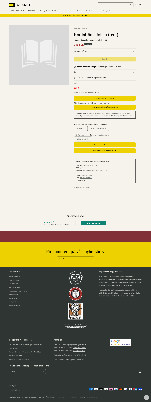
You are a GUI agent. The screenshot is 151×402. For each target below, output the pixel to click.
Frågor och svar (13, 284)
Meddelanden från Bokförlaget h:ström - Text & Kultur (25, 352)
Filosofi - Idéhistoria (86, 177)
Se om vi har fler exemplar (105, 98)
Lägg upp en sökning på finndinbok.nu (105, 107)
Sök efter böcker (14, 280)
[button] (21, 11)
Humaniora (81, 128)
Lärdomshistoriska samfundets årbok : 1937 (95, 170)
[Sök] (131, 5)
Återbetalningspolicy (51, 397)
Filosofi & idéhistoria (98, 128)
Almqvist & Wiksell (86, 175)
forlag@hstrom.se (79, 351)
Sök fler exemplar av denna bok (105, 145)
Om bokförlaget (13, 298)
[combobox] (116, 5)
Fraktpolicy (82, 397)
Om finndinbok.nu (14, 305)
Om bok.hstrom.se (14, 276)
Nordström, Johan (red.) (90, 165)
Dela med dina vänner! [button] (83, 187)
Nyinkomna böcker (14, 287)
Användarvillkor (73, 397)
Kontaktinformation (92, 397)
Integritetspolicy (63, 397)
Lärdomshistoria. (83, 139)
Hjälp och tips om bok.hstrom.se (19, 359)
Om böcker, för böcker (15, 355)
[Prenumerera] (91, 259)
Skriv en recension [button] (93, 223)
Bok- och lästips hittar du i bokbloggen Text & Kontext (25, 345)
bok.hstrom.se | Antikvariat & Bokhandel (23, 397)
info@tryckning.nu (79, 348)
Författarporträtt (14, 348)
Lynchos (82, 168)
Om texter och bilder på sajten (18, 291)
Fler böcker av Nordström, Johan (104, 151)
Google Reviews (82, 15)
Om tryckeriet (13, 302)
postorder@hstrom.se (78, 345)
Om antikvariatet (14, 295)
